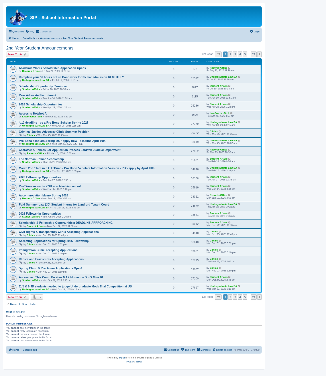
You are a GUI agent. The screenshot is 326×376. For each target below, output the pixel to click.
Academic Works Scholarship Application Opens (52, 68)
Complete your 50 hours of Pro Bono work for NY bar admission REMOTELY (71, 77)
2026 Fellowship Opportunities (40, 177)
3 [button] (235, 54)
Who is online (15, 312)
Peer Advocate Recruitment (37, 95)
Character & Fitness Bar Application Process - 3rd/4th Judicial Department (69, 150)
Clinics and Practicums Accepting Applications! (51, 259)
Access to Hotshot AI (33, 113)
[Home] (18, 16)
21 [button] (253, 54)
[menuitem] (30, 31)
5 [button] (245, 54)
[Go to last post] (229, 67)
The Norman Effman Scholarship (41, 159)
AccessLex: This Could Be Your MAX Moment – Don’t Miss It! (61, 277)
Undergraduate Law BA (35, 80)
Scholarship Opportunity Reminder (43, 86)
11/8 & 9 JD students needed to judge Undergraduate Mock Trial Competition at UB (75, 286)
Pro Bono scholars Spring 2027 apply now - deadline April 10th (62, 140)
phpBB (122, 357)
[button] (218, 54)
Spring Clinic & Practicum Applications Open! (50, 268)
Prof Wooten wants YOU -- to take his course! (50, 186)
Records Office (31, 71)
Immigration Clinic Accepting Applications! (48, 250)
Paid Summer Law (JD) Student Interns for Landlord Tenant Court (64, 204)
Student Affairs (31, 89)
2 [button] (230, 54)
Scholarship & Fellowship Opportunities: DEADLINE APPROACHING (66, 222)
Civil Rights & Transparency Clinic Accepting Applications (59, 232)
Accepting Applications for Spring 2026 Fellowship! (54, 241)
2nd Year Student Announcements (39, 48)
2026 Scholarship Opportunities (40, 104)
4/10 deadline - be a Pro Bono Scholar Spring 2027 (53, 122)
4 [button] (240, 54)
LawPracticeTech (32, 116)
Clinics (31, 135)
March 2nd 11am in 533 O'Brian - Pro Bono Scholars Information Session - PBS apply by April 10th (87, 168)
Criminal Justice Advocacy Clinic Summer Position (54, 131)
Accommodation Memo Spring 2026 (43, 195)
